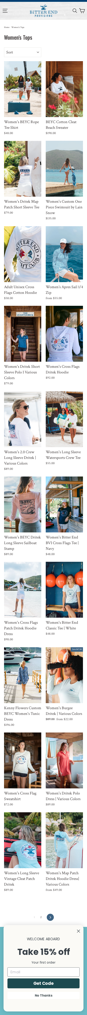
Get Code (43, 983)
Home (7, 27)
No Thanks (43, 995)
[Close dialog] (78, 931)
